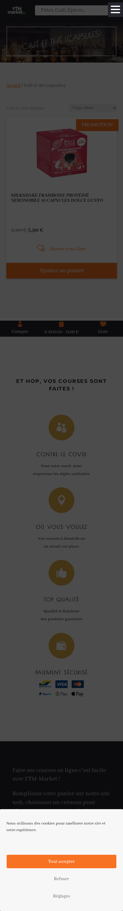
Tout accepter (61, 861)
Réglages (61, 896)
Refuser (61, 879)
